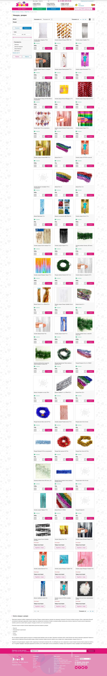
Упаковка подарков (58, 658)
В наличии (17, 28)
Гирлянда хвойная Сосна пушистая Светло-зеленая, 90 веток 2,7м (41, 364)
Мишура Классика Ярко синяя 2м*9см (42, 421)
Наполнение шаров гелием (59, 665)
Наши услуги (39, 8)
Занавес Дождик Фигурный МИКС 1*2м (63, 40)
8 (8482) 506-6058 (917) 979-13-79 (82, 663)
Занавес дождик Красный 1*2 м (41, 568)
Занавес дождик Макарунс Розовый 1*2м (84, 568)
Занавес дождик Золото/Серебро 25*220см (41, 540)
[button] (43, 48)
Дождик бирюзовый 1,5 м (39, 216)
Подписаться (91, 650)
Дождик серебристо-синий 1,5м (40, 598)
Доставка (35, 660)
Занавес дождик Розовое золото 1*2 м (63, 421)
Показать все (27, 28)
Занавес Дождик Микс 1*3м (61, 539)
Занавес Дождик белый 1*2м (40, 333)
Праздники (67, 8)
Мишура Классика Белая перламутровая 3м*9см (84, 599)
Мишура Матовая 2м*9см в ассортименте (43, 451)
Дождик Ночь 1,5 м (79, 186)
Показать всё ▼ (16, 52)
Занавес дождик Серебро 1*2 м (82, 40)
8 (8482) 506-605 (51, 4)
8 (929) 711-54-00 (65, 3)
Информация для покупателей (87, 1)
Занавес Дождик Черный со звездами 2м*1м (42, 70)
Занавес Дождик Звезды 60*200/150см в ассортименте (43, 99)
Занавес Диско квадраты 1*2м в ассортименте (41, 40)
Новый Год (27, 11)
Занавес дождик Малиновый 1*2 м (83, 69)
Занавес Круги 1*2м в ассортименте (41, 128)
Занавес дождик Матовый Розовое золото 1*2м (64, 129)
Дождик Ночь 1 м (58, 186)
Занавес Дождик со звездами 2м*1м (83, 275)
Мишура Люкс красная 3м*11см (61, 451)
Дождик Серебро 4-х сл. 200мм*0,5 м (63, 392)
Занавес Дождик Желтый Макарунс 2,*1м (63, 98)
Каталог (22, 11)
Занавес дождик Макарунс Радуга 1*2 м (42, 275)
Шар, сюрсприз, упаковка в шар (61, 660)
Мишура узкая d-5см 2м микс (82, 421)
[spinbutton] (39, 48)
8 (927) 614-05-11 (36, 3)
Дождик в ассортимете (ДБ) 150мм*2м (63, 216)
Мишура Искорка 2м (80, 509)
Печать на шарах (57, 670)
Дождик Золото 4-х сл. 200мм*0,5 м (41, 304)
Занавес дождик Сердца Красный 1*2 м (84, 98)
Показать (17, 56)
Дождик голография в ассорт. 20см (41, 392)
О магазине (35, 658)
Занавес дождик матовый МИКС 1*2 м (42, 157)
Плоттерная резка (57, 671)
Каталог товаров (21, 8)
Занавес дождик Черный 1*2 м (61, 245)
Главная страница (15, 11)
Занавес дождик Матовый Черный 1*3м (84, 539)
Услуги (34, 664)
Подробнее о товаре (39, 547)
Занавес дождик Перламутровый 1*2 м (63, 69)
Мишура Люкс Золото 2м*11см (82, 451)
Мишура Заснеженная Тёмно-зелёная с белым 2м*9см (63, 364)
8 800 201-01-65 (65, 1)
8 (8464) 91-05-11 (37, 4)
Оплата (34, 661)
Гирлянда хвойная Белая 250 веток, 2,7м (42, 480)
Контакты (35, 663)
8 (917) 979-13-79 (50, 3)
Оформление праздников (59, 668)
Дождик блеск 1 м (58, 157)
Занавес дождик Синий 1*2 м (61, 333)
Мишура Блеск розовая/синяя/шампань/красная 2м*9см (64, 481)
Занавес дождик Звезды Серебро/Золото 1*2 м (64, 305)
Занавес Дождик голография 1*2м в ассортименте (41, 187)
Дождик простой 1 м (80, 304)
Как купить (35, 667)
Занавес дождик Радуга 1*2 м (82, 128)
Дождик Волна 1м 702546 (60, 509)
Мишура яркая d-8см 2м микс (82, 480)
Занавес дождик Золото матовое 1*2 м (42, 245)
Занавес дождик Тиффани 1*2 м (41, 509)
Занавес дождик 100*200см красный (84, 157)
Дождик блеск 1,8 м (80, 392)
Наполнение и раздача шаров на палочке (63, 661)
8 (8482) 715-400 (65, 4)
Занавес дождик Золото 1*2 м (82, 216)
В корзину (49, 48)
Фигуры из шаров (57, 667)
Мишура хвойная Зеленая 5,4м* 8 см (63, 275)
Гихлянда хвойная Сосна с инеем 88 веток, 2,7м (83, 334)
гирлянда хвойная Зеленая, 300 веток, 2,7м (84, 246)
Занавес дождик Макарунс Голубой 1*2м (63, 568)
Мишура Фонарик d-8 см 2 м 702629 (83, 363)
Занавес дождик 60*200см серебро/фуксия (63, 599)
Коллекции (53, 8)
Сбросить (27, 56)
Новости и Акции (36, 666)
